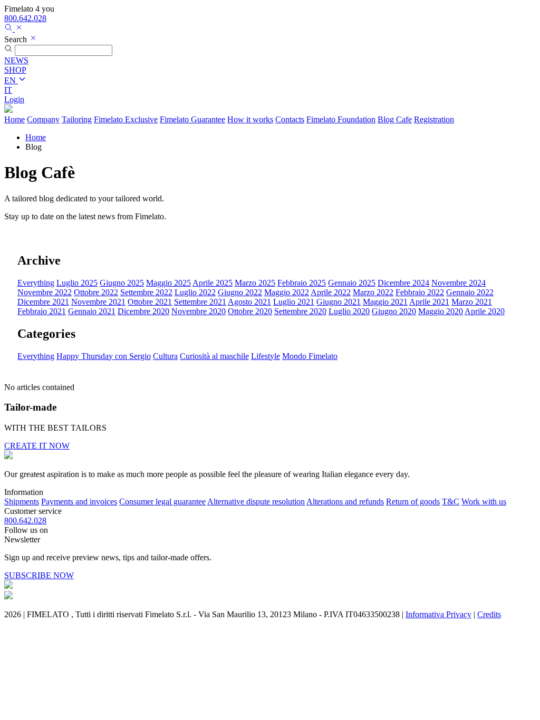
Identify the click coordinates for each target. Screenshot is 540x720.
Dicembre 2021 (43, 301)
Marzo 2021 (471, 301)
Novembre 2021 (98, 301)
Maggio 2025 (168, 282)
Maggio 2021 (385, 301)
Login (14, 99)
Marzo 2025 (255, 282)
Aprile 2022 (331, 292)
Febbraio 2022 (420, 292)
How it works (250, 119)
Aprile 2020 (485, 311)
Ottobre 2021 (150, 301)
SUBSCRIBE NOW (39, 575)
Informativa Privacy (438, 614)
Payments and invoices (79, 501)
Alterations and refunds (345, 501)
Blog (395, 119)
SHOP (15, 69)
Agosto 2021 (249, 301)
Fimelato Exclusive (126, 119)
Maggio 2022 (286, 292)
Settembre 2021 (200, 301)
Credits (489, 614)
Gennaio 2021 (91, 311)
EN (11, 80)
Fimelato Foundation (340, 119)
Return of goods (413, 501)
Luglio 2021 (293, 301)
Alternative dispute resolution (256, 501)
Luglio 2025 (77, 282)
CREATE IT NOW (37, 445)
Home (14, 119)
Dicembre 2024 (403, 282)
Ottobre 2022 (96, 292)
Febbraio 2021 (41, 311)
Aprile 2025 (212, 282)
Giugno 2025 (122, 282)
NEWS (16, 60)
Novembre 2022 (44, 292)
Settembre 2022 (146, 292)
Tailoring (77, 119)
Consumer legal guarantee (162, 501)
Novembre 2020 (198, 311)
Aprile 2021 (429, 301)
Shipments (21, 501)
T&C (450, 501)
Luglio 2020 (349, 311)
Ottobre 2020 (250, 311)
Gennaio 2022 (470, 292)
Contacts (289, 119)
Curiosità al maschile (214, 356)
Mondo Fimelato (310, 356)
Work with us (483, 501)
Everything (35, 282)
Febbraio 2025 (301, 282)
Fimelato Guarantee (192, 119)
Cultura (165, 356)
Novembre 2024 (458, 282)
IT (8, 89)
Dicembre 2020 (143, 311)
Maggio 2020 (440, 311)
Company (43, 119)
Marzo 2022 (373, 292)
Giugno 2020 (394, 311)
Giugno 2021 (338, 301)
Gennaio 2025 (351, 282)
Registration (434, 119)
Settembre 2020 (300, 311)
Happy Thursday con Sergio (103, 356)
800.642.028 (25, 18)
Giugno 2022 (240, 292)
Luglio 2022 (195, 292)
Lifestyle (265, 356)
